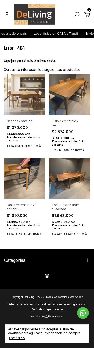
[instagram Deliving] (47, 276)
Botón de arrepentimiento (47, 309)
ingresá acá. (78, 304)
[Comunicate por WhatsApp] (83, 313)
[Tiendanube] (47, 316)
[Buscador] (77, 15)
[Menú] (8, 15)
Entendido (17, 338)
